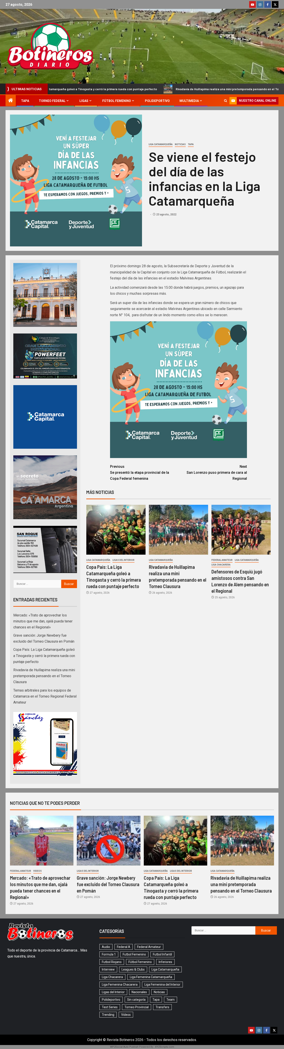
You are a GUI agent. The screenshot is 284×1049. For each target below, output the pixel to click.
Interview (108, 969)
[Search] (225, 100)
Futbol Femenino (134, 954)
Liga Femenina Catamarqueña (151, 977)
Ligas (83, 101)
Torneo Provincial (136, 1007)
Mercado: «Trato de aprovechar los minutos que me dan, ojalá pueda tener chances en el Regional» (43, 621)
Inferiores (165, 962)
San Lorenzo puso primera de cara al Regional (217, 472)
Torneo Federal (52, 101)
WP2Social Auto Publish (124, 1046)
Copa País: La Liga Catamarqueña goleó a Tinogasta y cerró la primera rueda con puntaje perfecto (44, 655)
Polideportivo (157, 101)
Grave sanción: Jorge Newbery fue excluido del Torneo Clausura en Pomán (108, 884)
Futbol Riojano (112, 962)
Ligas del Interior (123, 560)
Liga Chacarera (221, 564)
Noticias (180, 144)
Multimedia (189, 101)
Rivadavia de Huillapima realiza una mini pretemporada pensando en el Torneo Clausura (177, 89)
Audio (106, 947)
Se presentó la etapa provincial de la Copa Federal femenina (139, 472)
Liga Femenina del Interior (162, 984)
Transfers (162, 1007)
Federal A (123, 947)
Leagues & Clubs (133, 969)
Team (170, 999)
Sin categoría (136, 999)
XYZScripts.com (164, 1046)
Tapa (25, 101)
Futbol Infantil (162, 954)
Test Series (110, 1007)
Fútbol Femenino (116, 101)
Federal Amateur (222, 560)
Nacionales (139, 992)
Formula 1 (109, 954)
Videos (37, 871)
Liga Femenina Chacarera (120, 984)
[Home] (10, 101)
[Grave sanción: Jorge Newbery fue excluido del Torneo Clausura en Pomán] (108, 841)
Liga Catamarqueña (161, 144)
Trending (108, 1014)
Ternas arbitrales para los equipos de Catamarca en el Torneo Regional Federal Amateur (45, 696)
